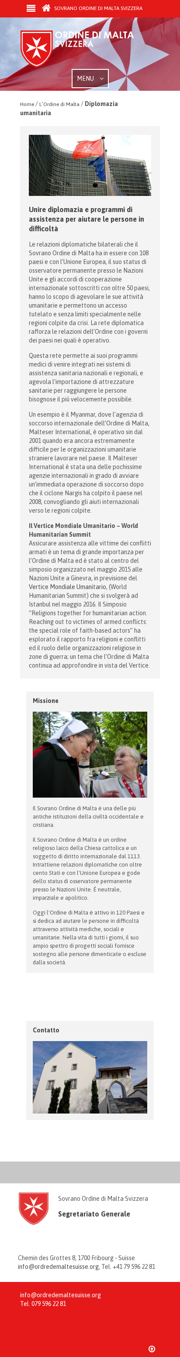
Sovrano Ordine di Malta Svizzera (97, 8)
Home (27, 104)
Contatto (46, 1030)
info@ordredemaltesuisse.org (58, 1266)
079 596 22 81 (48, 1303)
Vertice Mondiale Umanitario (67, 586)
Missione (46, 700)
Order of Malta (85, 49)
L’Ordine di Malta (59, 104)
